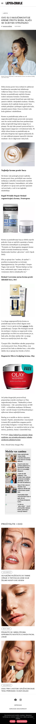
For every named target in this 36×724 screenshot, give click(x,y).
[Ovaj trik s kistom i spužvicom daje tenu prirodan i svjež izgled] (18, 662)
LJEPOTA (5, 13)
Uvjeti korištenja (21, 721)
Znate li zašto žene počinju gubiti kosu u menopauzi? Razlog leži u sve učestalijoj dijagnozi (24, 467)
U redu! (12, 721)
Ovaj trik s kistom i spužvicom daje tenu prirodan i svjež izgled (18, 690)
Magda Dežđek (7, 26)
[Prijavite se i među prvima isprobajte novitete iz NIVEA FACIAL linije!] (18, 605)
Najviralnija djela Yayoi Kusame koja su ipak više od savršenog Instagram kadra (24, 498)
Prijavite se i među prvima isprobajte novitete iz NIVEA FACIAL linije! (17, 634)
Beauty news (6, 628)
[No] (34, 718)
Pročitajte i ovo (11, 524)
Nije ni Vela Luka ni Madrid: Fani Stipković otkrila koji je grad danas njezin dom (24, 488)
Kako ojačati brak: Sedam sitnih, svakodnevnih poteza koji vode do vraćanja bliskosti (24, 458)
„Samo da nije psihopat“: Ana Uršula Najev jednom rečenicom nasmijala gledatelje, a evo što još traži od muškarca (24, 478)
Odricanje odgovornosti (18, 709)
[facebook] (15, 700)
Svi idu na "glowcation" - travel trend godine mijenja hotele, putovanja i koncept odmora (24, 508)
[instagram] (21, 700)
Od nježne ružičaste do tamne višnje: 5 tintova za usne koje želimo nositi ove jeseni (15, 578)
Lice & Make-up (7, 572)
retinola (25, 326)
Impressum (18, 705)
